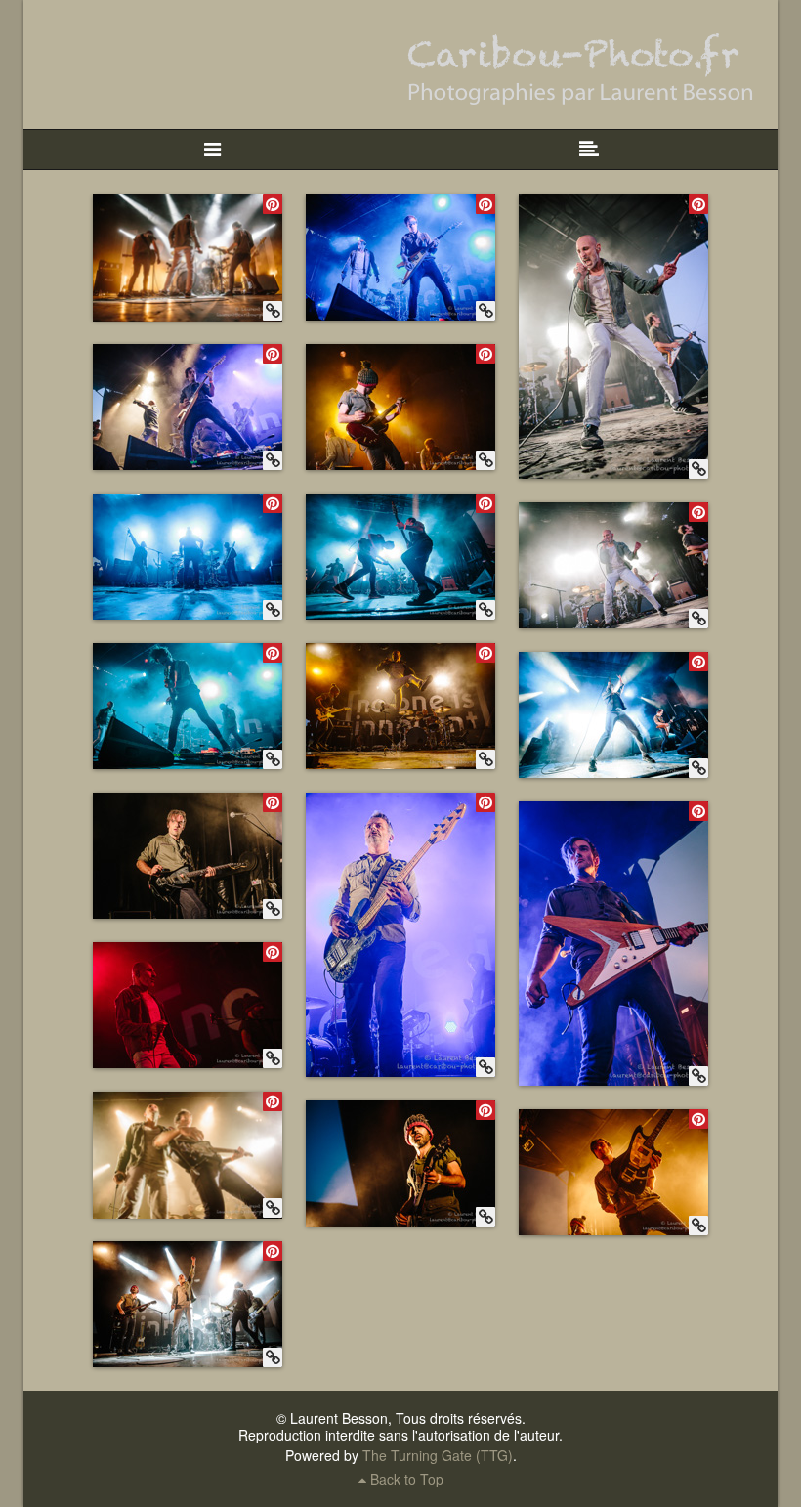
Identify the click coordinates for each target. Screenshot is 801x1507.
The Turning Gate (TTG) (437, 1455)
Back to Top (404, 1478)
